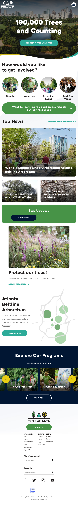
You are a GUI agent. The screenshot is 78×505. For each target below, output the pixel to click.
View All (39, 398)
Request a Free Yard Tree (39, 43)
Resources (41, 445)
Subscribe (23, 218)
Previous (6, 379)
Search (28, 468)
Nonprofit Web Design (37, 500)
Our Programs (28, 447)
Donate (39, 427)
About (26, 436)
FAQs (25, 444)
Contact (40, 439)
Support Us (27, 450)
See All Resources (17, 284)
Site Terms (49, 442)
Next (72, 379)
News (59, 121)
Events (70, 121)
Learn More (15, 333)
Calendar (40, 436)
